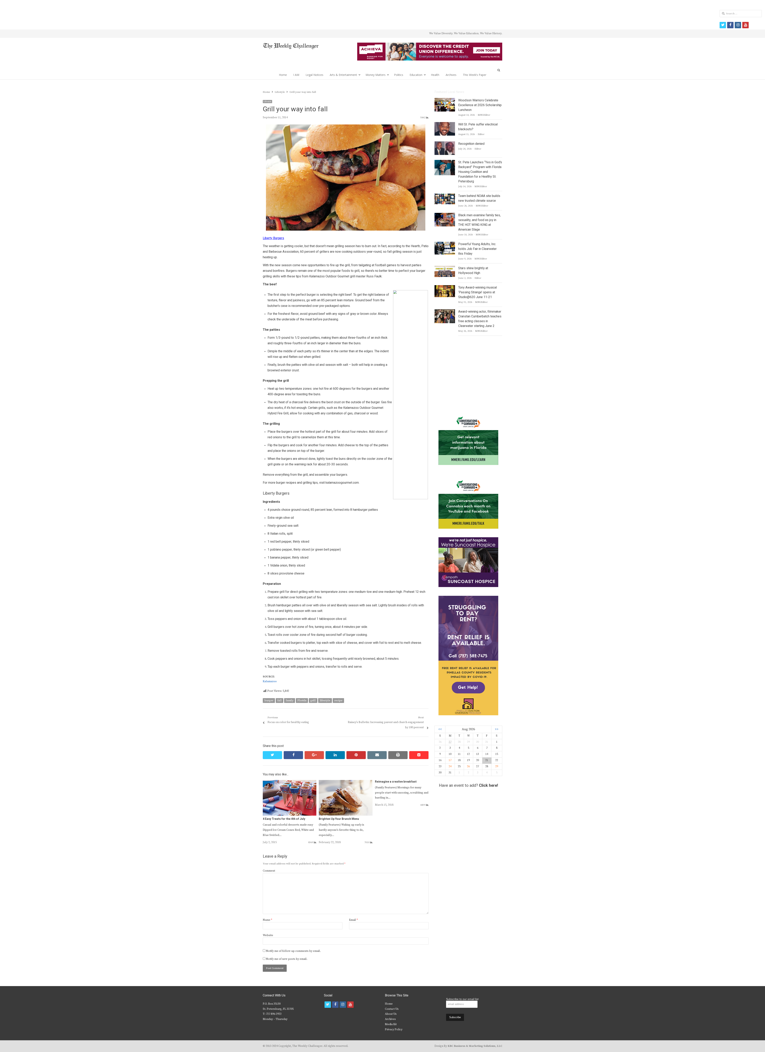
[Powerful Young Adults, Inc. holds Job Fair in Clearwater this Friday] (444, 244)
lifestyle (325, 700)
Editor (481, 134)
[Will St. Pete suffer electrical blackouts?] (444, 124)
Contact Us (392, 1009)
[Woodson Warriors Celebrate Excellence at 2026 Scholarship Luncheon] (444, 100)
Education (416, 75)
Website (268, 935)
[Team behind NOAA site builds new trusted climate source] (444, 196)
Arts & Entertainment (343, 75)
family (289, 700)
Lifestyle (267, 101)
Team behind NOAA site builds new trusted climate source (479, 198)
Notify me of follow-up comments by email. (293, 951)
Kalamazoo (270, 681)
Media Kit (391, 1024)
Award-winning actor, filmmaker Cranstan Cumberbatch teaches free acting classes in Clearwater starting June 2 (479, 318)
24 (450, 766)
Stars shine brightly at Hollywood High (473, 270)
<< (440, 729)
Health (435, 75)
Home (283, 75)
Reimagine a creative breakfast (396, 782)
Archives (451, 75)
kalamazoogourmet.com (342, 482)
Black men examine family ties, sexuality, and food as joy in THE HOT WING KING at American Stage (479, 222)
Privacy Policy (393, 1029)
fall (279, 700)
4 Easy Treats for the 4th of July (284, 819)
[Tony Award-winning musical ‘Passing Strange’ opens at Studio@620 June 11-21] (444, 287)
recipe (338, 700)
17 (450, 760)
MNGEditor (484, 115)
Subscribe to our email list (462, 999)
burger (268, 700)
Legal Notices (314, 75)
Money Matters (375, 75)
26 (468, 766)
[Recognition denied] (444, 144)
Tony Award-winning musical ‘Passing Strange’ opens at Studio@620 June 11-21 (477, 292)
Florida (301, 700)
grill (313, 700)
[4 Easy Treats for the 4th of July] (289, 782)
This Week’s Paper (474, 75)
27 (450, 742)
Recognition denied (471, 143)
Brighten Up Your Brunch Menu (339, 819)
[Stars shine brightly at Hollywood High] (444, 268)
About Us (391, 1014)
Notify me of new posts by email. (286, 959)
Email (353, 920)
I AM (296, 75)
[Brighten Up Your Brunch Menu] (345, 782)
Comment (269, 871)
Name (267, 920)
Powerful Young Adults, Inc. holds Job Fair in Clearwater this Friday (477, 249)
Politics (398, 75)
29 (496, 766)
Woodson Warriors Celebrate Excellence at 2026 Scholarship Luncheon (480, 105)
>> (496, 729)
